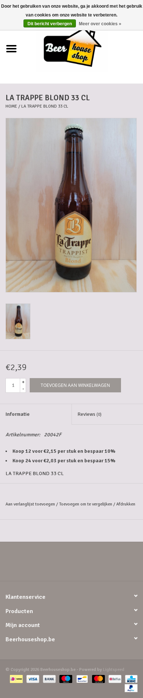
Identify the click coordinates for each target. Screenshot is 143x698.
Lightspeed (113, 669)
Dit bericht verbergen (49, 23)
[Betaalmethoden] (15, 679)
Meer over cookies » (100, 23)
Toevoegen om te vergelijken (86, 504)
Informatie (18, 414)
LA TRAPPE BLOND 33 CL (44, 106)
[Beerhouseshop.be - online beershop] (83, 48)
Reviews (89, 414)
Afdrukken (125, 504)
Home (11, 106)
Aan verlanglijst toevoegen (30, 504)
